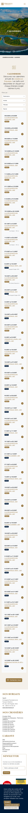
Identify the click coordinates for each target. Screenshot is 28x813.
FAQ (3, 739)
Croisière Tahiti (6, 716)
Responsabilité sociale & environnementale (9, 744)
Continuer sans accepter (11, 805)
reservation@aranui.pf (8, 707)
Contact (4, 751)
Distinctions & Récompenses (10, 746)
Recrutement (6, 749)
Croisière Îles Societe (8, 726)
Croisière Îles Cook (7, 722)
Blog (3, 748)
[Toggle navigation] (25, 3)
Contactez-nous (15, 680)
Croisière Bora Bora (7, 727)
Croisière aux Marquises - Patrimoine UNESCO (12, 719)
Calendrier (17, 57)
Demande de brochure (8, 741)
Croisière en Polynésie (8, 57)
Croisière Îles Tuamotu (8, 729)
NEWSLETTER (11, 756)
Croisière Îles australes (8, 721)
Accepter (7, 802)
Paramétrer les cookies (11, 807)
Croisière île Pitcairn (8, 724)
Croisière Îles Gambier (8, 731)
